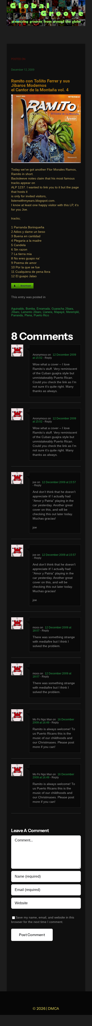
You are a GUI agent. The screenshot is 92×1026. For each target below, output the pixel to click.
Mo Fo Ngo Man (42, 719)
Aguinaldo (17, 308)
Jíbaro (15, 312)
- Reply (47, 357)
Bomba (30, 308)
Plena (28, 315)
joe (34, 482)
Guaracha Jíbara (62, 308)
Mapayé (59, 312)
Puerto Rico (41, 315)
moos (36, 627)
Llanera (47, 312)
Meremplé (72, 312)
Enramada (43, 308)
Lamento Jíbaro (31, 312)
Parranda (17, 315)
